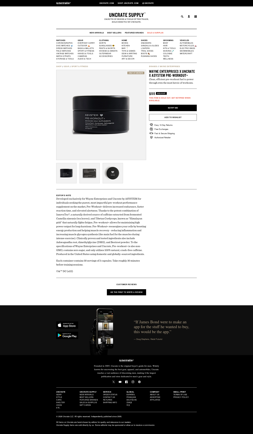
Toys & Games (129, 50)
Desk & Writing (129, 53)
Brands (153, 66)
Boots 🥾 (145, 53)
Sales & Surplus (88, 402)
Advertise (155, 397)
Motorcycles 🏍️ (188, 45)
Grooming (168, 40)
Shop (58, 66)
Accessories (106, 56)
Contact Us (109, 397)
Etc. (58, 407)
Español (130, 394)
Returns (107, 399)
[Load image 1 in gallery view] (66, 173)
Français (131, 397)
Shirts (102, 43)
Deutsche (131, 399)
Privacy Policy (181, 397)
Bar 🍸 (125, 48)
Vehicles (184, 40)
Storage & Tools (65, 58)
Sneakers (146, 43)
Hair (165, 45)
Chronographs (64, 43)
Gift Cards (85, 405)
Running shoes (149, 56)
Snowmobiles (187, 50)
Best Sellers (114, 33)
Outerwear (105, 53)
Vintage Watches (65, 53)
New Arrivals (97, 33)
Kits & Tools (169, 48)
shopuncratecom (128, 3)
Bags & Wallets (86, 48)
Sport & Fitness (86, 50)
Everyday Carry (86, 43)
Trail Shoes (147, 50)
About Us (154, 394)
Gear (80, 40)
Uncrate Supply (126, 14)
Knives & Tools (85, 53)
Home (124, 40)
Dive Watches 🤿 (64, 45)
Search (181, 3)
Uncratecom (106, 3)
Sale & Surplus (155, 33)
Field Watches (63, 50)
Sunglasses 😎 (107, 45)
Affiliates (155, 399)
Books (125, 43)
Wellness (168, 58)
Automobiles (187, 43)
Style (59, 397)
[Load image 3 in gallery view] (113, 173)
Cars (58, 399)
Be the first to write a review (126, 292)
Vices (59, 405)
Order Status (110, 394)
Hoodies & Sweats (108, 50)
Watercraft (186, 53)
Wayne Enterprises (170, 66)
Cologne (167, 53)
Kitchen (126, 45)
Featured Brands (134, 33)
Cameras (82, 56)
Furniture (127, 56)
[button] (195, 3)
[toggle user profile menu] (188, 3)
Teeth (166, 56)
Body (165, 43)
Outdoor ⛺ (84, 45)
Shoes (144, 40)
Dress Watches (64, 48)
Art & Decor (128, 58)
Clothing (104, 40)
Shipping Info (110, 402)
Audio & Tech (84, 58)
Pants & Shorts (107, 48)
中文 (128, 405)
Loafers (145, 48)
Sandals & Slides (150, 45)
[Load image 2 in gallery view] (90, 173)
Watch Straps (63, 56)
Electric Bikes (187, 48)
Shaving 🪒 (168, 50)
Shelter (60, 402)
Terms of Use (180, 394)
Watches (60, 40)
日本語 (129, 402)
